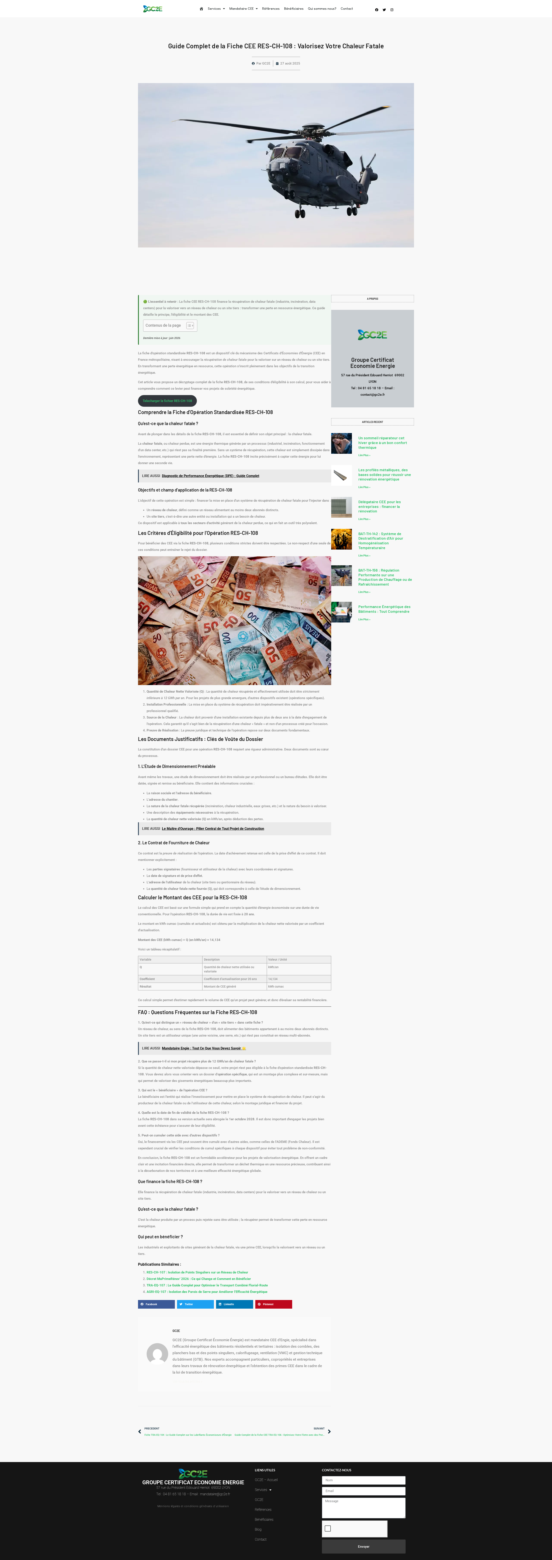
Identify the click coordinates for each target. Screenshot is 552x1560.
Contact (347, 8)
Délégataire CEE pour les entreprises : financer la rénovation (379, 506)
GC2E (259, 1500)
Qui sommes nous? (322, 8)
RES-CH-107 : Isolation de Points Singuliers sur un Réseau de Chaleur (197, 1272)
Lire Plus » (364, 455)
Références (271, 8)
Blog (258, 1529)
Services (214, 8)
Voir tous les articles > (187, 1381)
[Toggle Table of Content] (188, 325)
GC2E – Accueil (266, 1480)
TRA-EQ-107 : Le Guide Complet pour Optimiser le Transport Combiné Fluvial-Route (207, 1285)
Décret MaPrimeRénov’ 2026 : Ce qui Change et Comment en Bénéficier (199, 1279)
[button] (156, 1304)
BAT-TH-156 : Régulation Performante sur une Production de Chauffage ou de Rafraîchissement (385, 577)
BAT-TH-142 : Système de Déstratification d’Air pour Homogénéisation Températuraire (380, 540)
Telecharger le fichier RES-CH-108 (167, 401)
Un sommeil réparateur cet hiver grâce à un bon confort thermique (382, 442)
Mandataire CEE (241, 8)
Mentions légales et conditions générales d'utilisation (193, 1506)
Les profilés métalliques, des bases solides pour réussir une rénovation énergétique (384, 474)
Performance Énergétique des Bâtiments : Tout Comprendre (384, 609)
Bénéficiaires (294, 8)
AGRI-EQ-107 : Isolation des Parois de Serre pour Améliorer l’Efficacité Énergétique (207, 1292)
